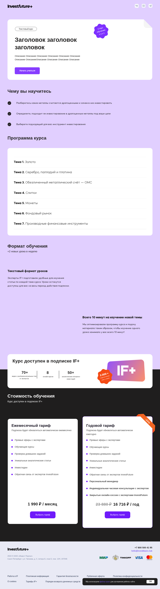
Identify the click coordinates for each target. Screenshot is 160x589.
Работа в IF (13, 576)
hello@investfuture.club (141, 551)
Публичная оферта (95, 576)
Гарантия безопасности (67, 576)
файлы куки (105, 581)
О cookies (12, 581)
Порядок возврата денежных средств (63, 581)
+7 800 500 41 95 (143, 547)
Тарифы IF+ (31, 581)
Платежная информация (37, 576)
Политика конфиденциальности (127, 576)
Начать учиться (27, 71)
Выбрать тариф (43, 515)
